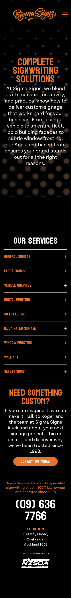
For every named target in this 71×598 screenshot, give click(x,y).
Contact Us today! (35, 461)
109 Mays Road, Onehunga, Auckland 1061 (35, 539)
